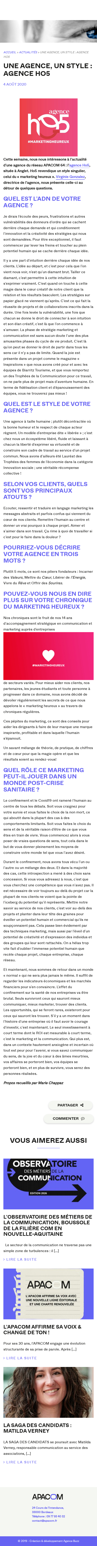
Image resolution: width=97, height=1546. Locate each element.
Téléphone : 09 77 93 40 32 (48, 1516)
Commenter (66, 1118)
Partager (68, 1105)
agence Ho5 (79, 165)
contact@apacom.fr (44, 1521)
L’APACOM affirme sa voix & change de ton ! (42, 1330)
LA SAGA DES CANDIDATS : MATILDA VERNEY (37, 1428)
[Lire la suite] (48, 1184)
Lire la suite (21, 1259)
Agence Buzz (71, 1541)
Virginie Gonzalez (70, 176)
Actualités (28, 52)
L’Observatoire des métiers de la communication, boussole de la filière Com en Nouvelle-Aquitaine (47, 1226)
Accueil (9, 52)
